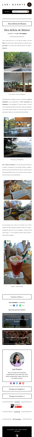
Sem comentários (13, 302)
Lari (17, 33)
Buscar (28, 11)
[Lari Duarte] (17, 4)
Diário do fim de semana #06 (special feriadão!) (17, 320)
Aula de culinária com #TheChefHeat (17, 337)
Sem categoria (23, 33)
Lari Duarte (17, 369)
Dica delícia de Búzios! (17, 30)
